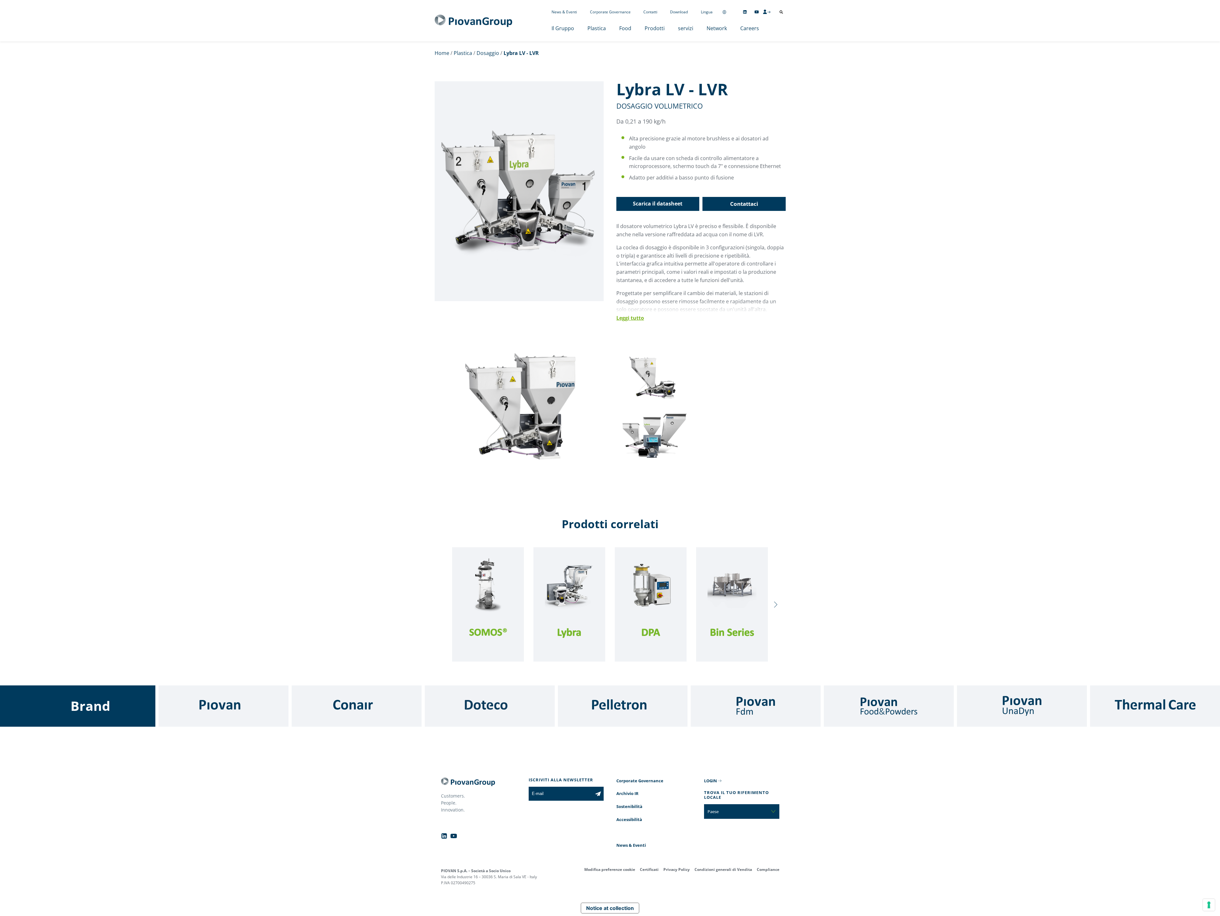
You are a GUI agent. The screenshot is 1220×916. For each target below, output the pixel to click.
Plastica (596, 28)
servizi (685, 28)
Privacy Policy (676, 869)
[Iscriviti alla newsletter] (598, 794)
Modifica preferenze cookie (609, 869)
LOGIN (710, 781)
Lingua (707, 12)
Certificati (649, 869)
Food (625, 28)
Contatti (650, 12)
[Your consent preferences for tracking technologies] (1209, 905)
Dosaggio (488, 53)
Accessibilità (629, 819)
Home (442, 53)
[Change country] (724, 12)
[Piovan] (223, 706)
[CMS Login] (766, 12)
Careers (749, 28)
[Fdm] (756, 706)
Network (717, 28)
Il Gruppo (563, 28)
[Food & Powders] (889, 706)
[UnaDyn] (1022, 706)
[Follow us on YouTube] (757, 12)
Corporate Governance (610, 12)
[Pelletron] (623, 706)
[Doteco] (490, 706)
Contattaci (744, 203)
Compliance (768, 869)
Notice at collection (610, 908)
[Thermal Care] (1155, 706)
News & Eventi (564, 12)
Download (679, 12)
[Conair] (357, 706)
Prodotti (655, 28)
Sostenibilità (629, 806)
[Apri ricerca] (781, 12)
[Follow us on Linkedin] (745, 12)
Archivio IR (627, 793)
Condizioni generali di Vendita (723, 869)
